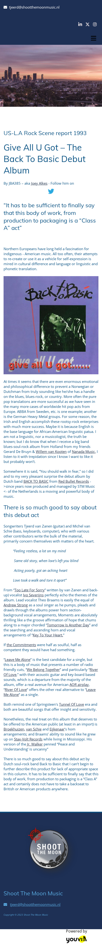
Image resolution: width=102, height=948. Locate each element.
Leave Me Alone (17, 659)
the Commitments (21, 644)
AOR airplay (79, 684)
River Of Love (16, 689)
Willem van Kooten (51, 451)
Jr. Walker (34, 744)
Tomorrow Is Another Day (68, 625)
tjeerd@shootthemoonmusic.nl (34, 7)
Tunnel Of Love (71, 704)
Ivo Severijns (33, 595)
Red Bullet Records (73, 481)
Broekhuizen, (14, 729)
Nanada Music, (84, 451)
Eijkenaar (57, 729)
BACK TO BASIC (35, 481)
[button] (93, 37)
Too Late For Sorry (29, 590)
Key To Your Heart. (48, 635)
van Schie (34, 729)
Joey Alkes (39, 183)
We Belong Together (43, 669)
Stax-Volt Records (28, 739)
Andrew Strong (16, 605)
